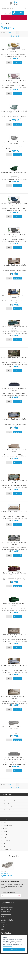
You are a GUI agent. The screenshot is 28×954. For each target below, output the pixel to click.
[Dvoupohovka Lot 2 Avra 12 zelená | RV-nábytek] (14, 169)
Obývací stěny (6, 804)
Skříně (4, 822)
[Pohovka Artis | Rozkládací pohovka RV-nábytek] (14, 415)
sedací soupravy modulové (10, 801)
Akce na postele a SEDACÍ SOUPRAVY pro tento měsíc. (7, 875)
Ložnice (5, 828)
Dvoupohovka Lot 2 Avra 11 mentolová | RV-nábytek (14, 112)
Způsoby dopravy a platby (6, 907)
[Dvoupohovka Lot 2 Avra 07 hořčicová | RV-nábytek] (14, 46)
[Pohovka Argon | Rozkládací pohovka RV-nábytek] (14, 384)
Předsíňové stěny (7, 849)
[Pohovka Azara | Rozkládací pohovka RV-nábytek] (14, 446)
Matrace (5, 831)
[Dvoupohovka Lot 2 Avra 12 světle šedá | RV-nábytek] (14, 138)
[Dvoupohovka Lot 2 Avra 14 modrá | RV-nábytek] (14, 199)
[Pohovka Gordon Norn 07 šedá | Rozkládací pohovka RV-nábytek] (14, 754)
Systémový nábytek (8, 807)
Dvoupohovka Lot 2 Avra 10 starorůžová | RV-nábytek (14, 81)
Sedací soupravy (7, 798)
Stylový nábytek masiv (8, 810)
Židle (4, 846)
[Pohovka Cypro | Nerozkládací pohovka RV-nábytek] (14, 569)
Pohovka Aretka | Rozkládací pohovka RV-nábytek (14, 358)
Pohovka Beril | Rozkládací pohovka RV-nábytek (14, 543)
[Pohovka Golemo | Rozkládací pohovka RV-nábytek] (14, 723)
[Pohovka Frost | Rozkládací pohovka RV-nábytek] (14, 661)
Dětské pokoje (6, 816)
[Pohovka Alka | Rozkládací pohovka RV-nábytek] (14, 261)
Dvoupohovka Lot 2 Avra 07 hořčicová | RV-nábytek (14, 50)
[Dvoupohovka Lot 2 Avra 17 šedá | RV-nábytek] (14, 230)
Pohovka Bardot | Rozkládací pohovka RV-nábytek (14, 481)
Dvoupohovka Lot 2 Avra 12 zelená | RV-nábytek (14, 173)
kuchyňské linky (7, 813)
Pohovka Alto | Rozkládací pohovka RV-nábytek (14, 297)
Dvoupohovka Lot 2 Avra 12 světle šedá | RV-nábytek (14, 143)
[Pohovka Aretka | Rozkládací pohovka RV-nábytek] (14, 353)
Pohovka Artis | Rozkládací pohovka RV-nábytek (14, 420)
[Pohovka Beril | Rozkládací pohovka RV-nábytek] (14, 538)
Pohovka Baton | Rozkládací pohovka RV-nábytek (14, 512)
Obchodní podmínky (5, 911)
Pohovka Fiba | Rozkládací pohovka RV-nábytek (14, 604)
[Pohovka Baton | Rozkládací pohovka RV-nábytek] (14, 507)
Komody (5, 834)
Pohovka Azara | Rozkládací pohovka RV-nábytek (14, 451)
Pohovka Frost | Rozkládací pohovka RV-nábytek (14, 666)
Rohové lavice (6, 840)
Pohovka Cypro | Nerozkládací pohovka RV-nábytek (14, 574)
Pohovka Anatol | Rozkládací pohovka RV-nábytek (14, 327)
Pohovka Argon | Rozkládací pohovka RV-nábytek (14, 389)
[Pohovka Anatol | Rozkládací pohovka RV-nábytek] (14, 323)
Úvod (2, 23)
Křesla (4, 837)
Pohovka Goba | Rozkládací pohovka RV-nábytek (14, 697)
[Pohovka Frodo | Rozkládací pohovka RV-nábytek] (14, 631)
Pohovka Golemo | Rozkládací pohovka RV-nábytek (14, 728)
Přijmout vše (14, 949)
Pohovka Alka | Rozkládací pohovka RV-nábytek (14, 266)
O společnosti (4, 924)
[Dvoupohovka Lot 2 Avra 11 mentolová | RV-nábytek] (14, 107)
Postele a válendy (7, 825)
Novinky (2, 926)
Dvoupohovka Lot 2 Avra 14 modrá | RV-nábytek (14, 204)
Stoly (4, 843)
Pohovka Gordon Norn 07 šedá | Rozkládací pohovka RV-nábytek (14, 758)
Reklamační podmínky (6, 909)
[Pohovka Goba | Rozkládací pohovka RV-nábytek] (14, 692)
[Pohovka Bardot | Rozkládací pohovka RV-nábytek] (14, 477)
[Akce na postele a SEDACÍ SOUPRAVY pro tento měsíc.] (7, 865)
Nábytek (15, 3)
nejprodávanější (7, 794)
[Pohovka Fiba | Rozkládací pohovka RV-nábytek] (14, 600)
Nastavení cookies (7, 945)
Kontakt (2, 929)
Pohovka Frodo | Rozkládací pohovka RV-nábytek (14, 635)
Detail (9, 62)
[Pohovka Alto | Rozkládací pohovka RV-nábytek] (14, 292)
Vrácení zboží (4, 916)
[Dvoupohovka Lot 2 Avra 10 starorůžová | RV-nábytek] (14, 76)
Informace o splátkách (6, 914)
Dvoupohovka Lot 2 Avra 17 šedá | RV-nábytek (14, 235)
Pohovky (5, 819)
